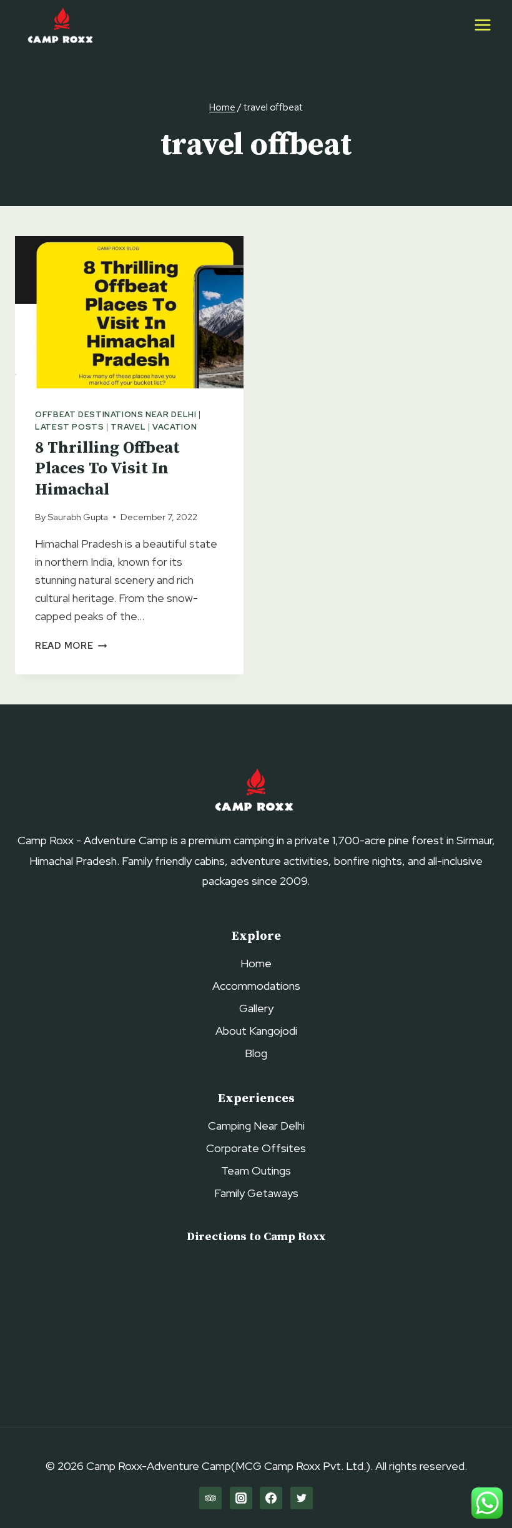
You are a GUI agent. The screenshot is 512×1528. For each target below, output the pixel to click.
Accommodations (256, 985)
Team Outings (256, 1170)
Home (256, 963)
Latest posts (69, 426)
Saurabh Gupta (77, 517)
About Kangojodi (256, 1030)
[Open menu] (482, 24)
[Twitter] (301, 1498)
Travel (128, 426)
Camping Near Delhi (256, 1125)
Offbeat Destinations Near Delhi (116, 414)
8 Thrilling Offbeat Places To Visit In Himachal (107, 469)
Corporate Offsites (256, 1148)
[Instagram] (241, 1498)
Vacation (174, 426)
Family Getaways (256, 1193)
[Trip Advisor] (210, 1498)
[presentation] (129, 312)
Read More (71, 645)
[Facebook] (271, 1498)
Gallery (256, 1008)
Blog (256, 1053)
